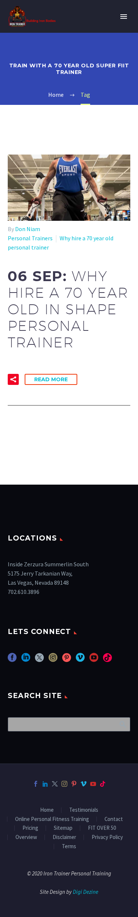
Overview (26, 837)
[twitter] (39, 660)
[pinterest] (66, 660)
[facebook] (12, 660)
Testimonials (83, 810)
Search (122, 724)
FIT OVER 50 (102, 828)
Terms (69, 846)
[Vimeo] (83, 784)
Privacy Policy (107, 837)
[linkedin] (25, 660)
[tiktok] (107, 660)
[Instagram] (64, 784)
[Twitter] (55, 784)
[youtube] (93, 660)
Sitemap (63, 828)
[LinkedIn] (45, 784)
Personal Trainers (30, 238)
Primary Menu (123, 16)
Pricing (30, 828)
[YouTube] (93, 784)
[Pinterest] (74, 784)
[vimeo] (80, 660)
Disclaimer (64, 837)
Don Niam (27, 229)
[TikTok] (103, 784)
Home (47, 810)
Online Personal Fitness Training (52, 819)
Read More (51, 379)
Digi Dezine (85, 891)
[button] (13, 379)
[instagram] (53, 660)
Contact (114, 819)
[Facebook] (36, 784)
